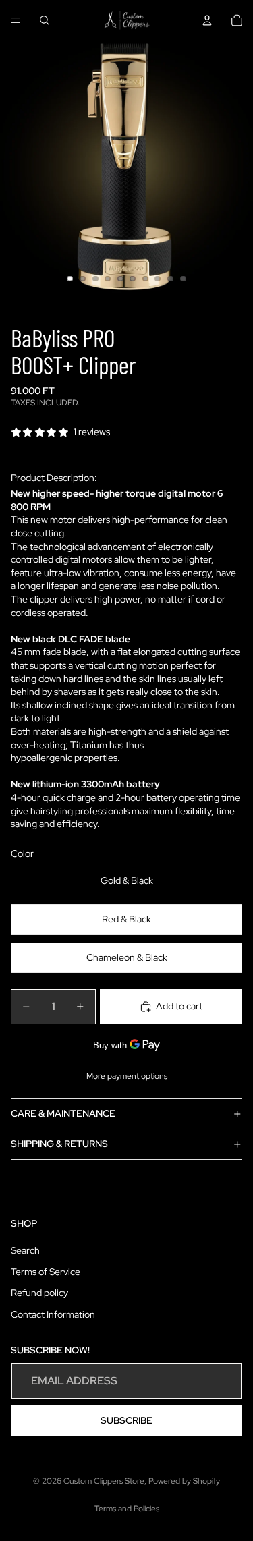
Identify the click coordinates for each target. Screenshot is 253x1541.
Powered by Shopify (184, 1481)
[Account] (207, 20)
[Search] (44, 20)
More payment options (126, 1076)
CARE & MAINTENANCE (63, 1113)
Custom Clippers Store (103, 1481)
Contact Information (53, 1314)
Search (25, 1251)
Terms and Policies (126, 1508)
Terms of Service (45, 1272)
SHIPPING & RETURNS (59, 1144)
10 (183, 279)
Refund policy (39, 1293)
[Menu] (15, 20)
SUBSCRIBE (126, 1420)
